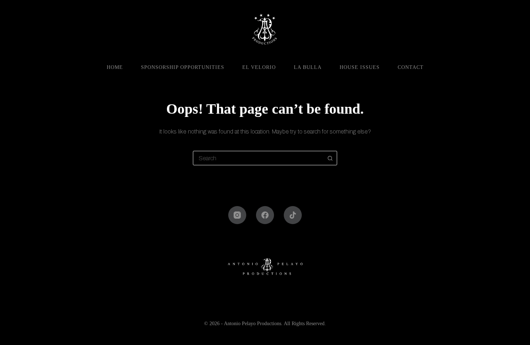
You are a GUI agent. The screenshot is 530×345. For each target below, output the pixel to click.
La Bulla (308, 67)
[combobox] (258, 158)
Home (115, 67)
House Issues (360, 67)
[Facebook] (265, 215)
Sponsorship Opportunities (182, 67)
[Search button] (330, 158)
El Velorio (259, 67)
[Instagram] (237, 215)
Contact (411, 67)
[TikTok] (293, 215)
